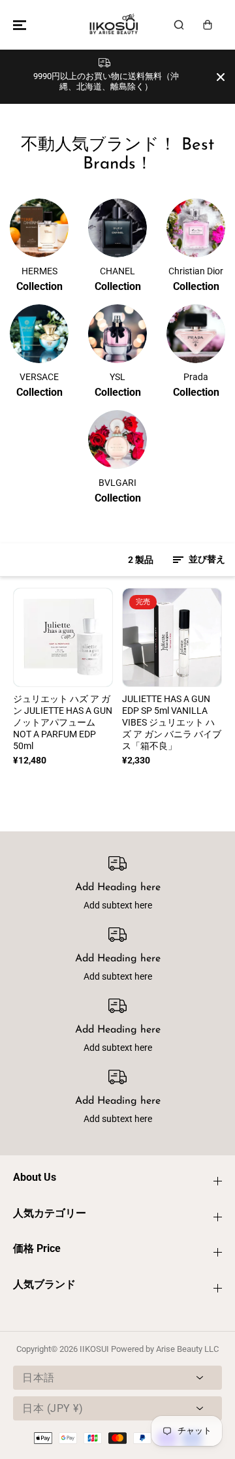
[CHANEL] (117, 228)
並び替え (206, 559)
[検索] (178, 24)
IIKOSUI (94, 1349)
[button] (17, 25)
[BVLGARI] (117, 438)
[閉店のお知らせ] (220, 77)
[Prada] (195, 333)
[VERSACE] (39, 333)
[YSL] (117, 333)
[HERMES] (39, 228)
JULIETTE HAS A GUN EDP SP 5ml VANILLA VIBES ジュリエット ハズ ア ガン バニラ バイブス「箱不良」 (171, 722)
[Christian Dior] (195, 228)
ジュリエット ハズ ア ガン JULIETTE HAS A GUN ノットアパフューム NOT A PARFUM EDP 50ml (62, 722)
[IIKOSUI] (114, 25)
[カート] (207, 24)
